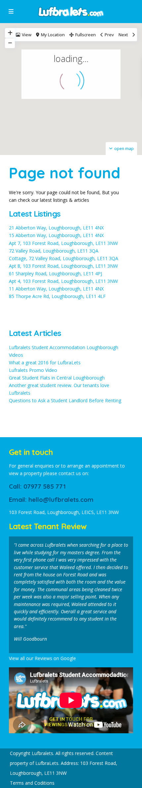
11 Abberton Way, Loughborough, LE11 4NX (56, 289)
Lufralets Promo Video (33, 370)
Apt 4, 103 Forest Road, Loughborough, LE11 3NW (63, 281)
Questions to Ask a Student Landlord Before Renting (65, 400)
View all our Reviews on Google (42, 658)
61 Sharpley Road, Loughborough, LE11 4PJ (55, 273)
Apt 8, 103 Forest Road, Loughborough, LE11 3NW (63, 266)
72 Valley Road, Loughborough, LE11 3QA (53, 251)
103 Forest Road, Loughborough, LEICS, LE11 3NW (64, 512)
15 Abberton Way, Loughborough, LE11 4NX (56, 235)
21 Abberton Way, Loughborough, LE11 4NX (56, 228)
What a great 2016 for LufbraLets (45, 362)
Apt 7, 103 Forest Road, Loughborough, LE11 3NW (63, 243)
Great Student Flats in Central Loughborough (57, 378)
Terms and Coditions (32, 783)
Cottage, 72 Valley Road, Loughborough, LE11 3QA (63, 258)
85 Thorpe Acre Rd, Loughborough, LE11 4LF (57, 296)
